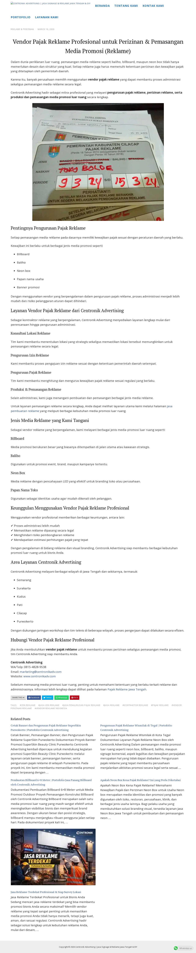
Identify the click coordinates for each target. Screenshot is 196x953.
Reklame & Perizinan (22, 29)
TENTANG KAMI (126, 6)
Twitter (48, 697)
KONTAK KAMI (153, 6)
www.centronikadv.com (39, 676)
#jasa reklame (111, 705)
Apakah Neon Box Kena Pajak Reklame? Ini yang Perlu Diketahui (140, 780)
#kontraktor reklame (135, 705)
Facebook (34, 697)
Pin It (75, 697)
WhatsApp (62, 697)
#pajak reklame (160, 705)
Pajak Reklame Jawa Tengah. (127, 689)
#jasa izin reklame (48, 705)
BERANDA (102, 6)
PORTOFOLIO (20, 17)
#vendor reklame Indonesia (51, 708)
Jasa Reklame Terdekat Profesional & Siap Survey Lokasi (46, 892)
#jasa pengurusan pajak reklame (81, 705)
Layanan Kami (46, 17)
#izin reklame (28, 705)
